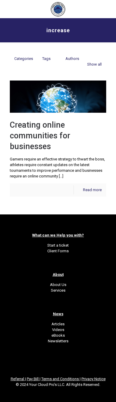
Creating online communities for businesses (40, 135)
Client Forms (58, 251)
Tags (46, 58)
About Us (58, 284)
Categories (23, 58)
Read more (92, 190)
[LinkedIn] (58, 393)
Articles (58, 324)
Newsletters (58, 341)
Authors (72, 58)
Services (58, 290)
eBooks (58, 335)
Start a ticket (58, 245)
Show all (94, 64)
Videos (58, 329)
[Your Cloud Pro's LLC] (58, 8)
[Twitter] (50, 393)
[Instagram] (66, 393)
